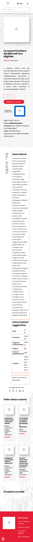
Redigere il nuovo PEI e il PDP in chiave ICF (9, 460)
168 (25, 349)
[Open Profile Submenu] (23, 3)
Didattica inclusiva (22, 126)
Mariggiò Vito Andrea (23, 470)
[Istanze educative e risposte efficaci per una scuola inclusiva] (23, 446)
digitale (19, 134)
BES (13, 126)
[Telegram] (19, 391)
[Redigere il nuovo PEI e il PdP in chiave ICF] (9, 446)
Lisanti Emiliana (8, 430)
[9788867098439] (23, 406)
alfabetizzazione (14, 131)
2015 (25, 353)
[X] (13, 391)
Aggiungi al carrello (13, 102)
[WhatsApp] (16, 391)
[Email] (23, 391)
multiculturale (9, 136)
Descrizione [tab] (7, 156)
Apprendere (8, 134)
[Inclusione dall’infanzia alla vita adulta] (9, 406)
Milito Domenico (16, 123)
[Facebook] (10, 391)
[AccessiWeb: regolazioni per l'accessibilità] (3, 539)
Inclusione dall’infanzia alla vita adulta (9, 420)
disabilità (25, 134)
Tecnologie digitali (10, 128)
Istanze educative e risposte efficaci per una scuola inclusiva (23, 462)
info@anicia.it (25, 537)
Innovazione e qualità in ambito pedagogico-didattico (23, 422)
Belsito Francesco (8, 427)
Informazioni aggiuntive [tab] (7, 167)
